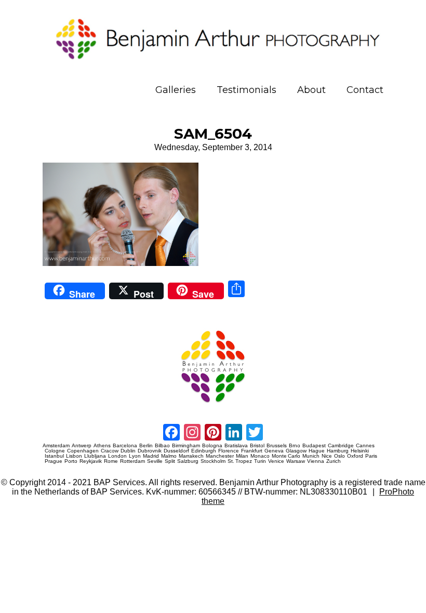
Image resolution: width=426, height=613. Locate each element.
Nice (327, 456)
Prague (53, 461)
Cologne (55, 451)
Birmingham (186, 445)
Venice (276, 461)
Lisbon (74, 456)
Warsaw (295, 461)
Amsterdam (56, 445)
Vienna (315, 461)
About (311, 90)
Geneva (274, 451)
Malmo (169, 456)
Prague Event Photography (58, 326)
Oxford (355, 456)
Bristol (257, 445)
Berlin (146, 445)
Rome (111, 461)
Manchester (220, 456)
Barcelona (125, 445)
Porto (70, 461)
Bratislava (236, 445)
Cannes (365, 445)
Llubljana (95, 456)
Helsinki (360, 451)
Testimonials (246, 90)
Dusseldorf (176, 451)
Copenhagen (83, 451)
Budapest (314, 445)
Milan (242, 456)
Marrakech (191, 456)
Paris (371, 456)
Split (170, 461)
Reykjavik (90, 461)
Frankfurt (251, 451)
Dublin (128, 451)
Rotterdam (132, 461)
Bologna (212, 445)
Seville (155, 461)
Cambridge (341, 445)
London (117, 456)
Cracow (109, 451)
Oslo (339, 456)
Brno (294, 445)
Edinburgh (203, 451)
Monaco (260, 456)
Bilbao (162, 445)
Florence (228, 451)
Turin (260, 461)
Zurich (333, 461)
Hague (317, 451)
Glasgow (296, 451)
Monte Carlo (286, 456)
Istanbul (54, 456)
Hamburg (338, 451)
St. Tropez (240, 461)
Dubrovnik (150, 451)
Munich (311, 456)
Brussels (277, 445)
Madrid (151, 456)
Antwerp (81, 445)
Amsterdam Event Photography (61, 406)
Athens (102, 445)
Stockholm (213, 461)
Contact (365, 90)
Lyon (135, 456)
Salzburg (187, 461)
